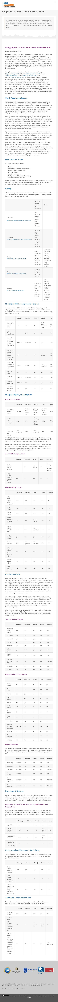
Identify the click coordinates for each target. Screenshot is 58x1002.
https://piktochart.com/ (33, 74)
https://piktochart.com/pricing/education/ (19, 239)
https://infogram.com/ (17, 77)
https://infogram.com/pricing (15, 290)
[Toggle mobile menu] (55, 2)
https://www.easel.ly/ (12, 75)
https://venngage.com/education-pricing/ (19, 220)
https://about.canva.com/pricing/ (16, 274)
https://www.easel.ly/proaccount (16, 259)
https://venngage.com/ (12, 74)
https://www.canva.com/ (29, 75)
